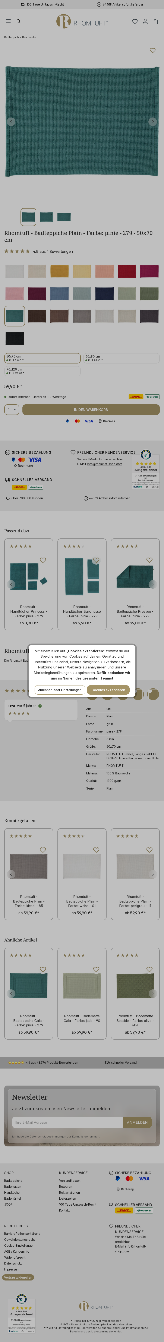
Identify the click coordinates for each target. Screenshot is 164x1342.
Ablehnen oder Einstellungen (60, 690)
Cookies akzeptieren (108, 690)
